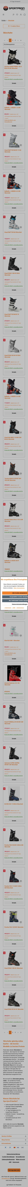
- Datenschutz (20, 608)
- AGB (13, 608)
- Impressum (7, 608)
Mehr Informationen (19, 588)
